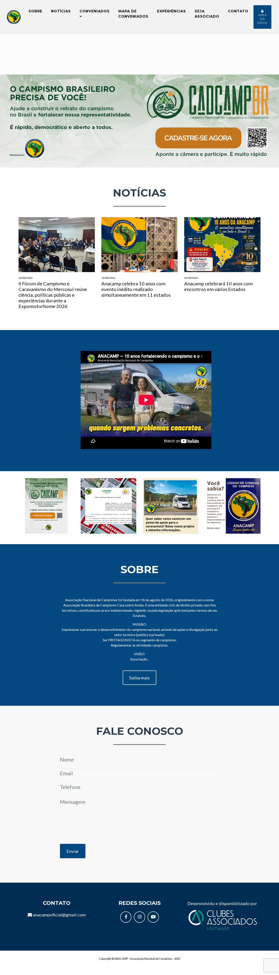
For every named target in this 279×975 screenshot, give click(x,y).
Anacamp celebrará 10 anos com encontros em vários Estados (218, 284)
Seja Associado (207, 14)
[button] (21, 121)
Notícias (61, 11)
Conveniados (95, 11)
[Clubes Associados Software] (222, 919)
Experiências (171, 11)
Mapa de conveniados (133, 14)
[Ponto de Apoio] (170, 505)
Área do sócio (262, 18)
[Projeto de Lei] (108, 505)
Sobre (35, 11)
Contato (238, 11)
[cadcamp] (46, 505)
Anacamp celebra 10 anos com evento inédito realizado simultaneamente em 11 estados (136, 287)
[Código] (232, 505)
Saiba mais (139, 677)
